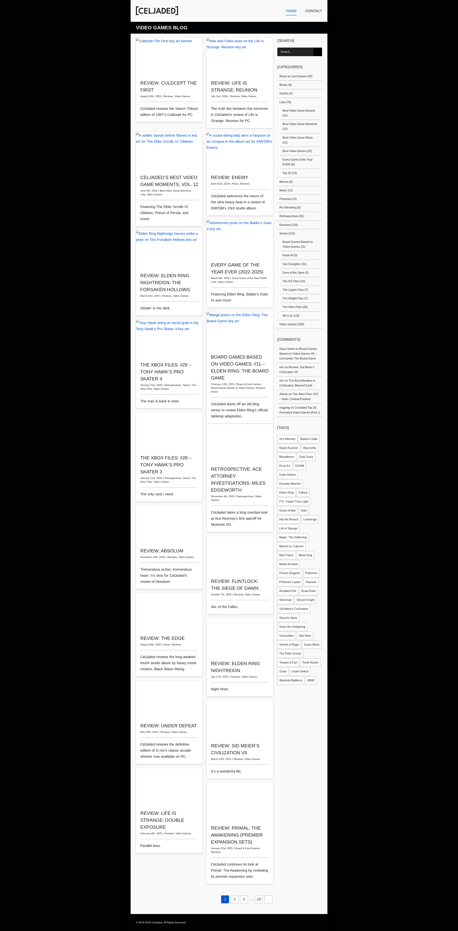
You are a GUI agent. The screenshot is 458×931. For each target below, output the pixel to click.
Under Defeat (299, 671)
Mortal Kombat (288, 564)
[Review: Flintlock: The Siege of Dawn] (240, 555)
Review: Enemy (229, 177)
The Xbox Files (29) (295, 306)
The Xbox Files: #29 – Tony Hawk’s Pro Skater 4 (165, 371)
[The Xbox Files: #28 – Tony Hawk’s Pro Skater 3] (169, 431)
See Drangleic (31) (294, 264)
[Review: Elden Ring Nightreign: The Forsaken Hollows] (169, 249)
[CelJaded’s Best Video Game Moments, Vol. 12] (169, 151)
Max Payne (286, 555)
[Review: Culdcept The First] (169, 56)
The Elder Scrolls (290, 653)
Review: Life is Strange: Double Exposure (162, 820)
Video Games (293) (291, 324)
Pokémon (311, 573)
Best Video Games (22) (297, 151)
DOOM (299, 465)
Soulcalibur (286, 635)
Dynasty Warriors (290, 483)
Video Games (182, 96)
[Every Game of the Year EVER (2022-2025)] (240, 238)
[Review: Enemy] (240, 151)
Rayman (311, 582)
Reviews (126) (288, 224)
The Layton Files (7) (295, 289)
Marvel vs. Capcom (291, 546)
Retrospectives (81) (291, 216)
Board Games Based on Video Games (232, 387)
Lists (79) (285, 102)
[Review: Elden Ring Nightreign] (240, 637)
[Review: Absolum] (169, 524)
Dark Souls (306, 456)
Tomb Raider (310, 662)
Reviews (168, 96)
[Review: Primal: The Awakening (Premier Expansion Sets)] (240, 801)
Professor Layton (290, 582)
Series (214, 391)
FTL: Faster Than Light (293, 501)
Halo (304, 510)
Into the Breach (288, 519)
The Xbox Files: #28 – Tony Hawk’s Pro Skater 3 (165, 464)
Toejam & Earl (288, 662)
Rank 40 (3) (289, 255)
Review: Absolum (161, 550)
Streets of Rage (289, 644)
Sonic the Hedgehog (292, 626)
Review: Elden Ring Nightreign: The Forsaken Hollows (165, 282)
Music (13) (286, 190)
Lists (142, 194)
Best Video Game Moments (175, 190)
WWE (311, 680)
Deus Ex (284, 465)
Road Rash (308, 590)
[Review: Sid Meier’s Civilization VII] (240, 719)
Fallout (303, 492)
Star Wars (305, 635)
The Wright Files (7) (295, 298)
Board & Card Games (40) (295, 76)
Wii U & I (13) (290, 315)
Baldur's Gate (309, 438)
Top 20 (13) (289, 173)
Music (235, 183)
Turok (282, 671)
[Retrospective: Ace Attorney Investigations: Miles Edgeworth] (240, 442)
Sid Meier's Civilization (293, 608)
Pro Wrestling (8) (290, 207)
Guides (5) (286, 93)
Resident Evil (287, 590)
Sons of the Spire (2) (295, 272)
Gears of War (287, 510)
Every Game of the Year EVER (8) (297, 162)
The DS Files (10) (293, 281)
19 (259, 899)
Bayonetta (309, 447)
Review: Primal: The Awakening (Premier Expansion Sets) (237, 835)
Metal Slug (305, 555)
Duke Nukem (287, 474)
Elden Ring (286, 492)
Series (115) (287, 233)
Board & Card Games (249, 384)
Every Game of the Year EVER (249, 278)
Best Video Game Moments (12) (299, 126)
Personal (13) (288, 198)
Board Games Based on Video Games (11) (297, 244)
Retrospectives (173, 385)
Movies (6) (286, 181)
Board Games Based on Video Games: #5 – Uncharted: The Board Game (298, 353)
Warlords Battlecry (290, 680)
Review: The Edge (162, 638)
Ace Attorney (287, 438)
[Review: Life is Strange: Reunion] (240, 56)
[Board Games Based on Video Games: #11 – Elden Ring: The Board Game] (240, 330)
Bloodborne (286, 456)
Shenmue (285, 599)
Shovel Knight (306, 599)
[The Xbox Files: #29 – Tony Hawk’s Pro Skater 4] (169, 338)
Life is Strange (288, 528)
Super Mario (312, 644)
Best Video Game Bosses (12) (298, 113)
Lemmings (310, 519)
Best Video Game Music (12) (297, 140)
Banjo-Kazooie (288, 447)
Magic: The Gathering (293, 537)
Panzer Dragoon (289, 573)
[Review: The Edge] (169, 612)
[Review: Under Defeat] (169, 699)
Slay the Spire (288, 617)
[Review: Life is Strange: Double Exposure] (169, 786)
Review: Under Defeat (168, 725)
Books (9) (285, 84)
